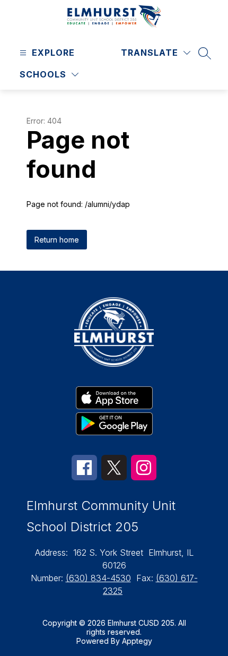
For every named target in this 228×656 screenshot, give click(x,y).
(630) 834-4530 (98, 578)
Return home (56, 239)
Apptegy (137, 640)
